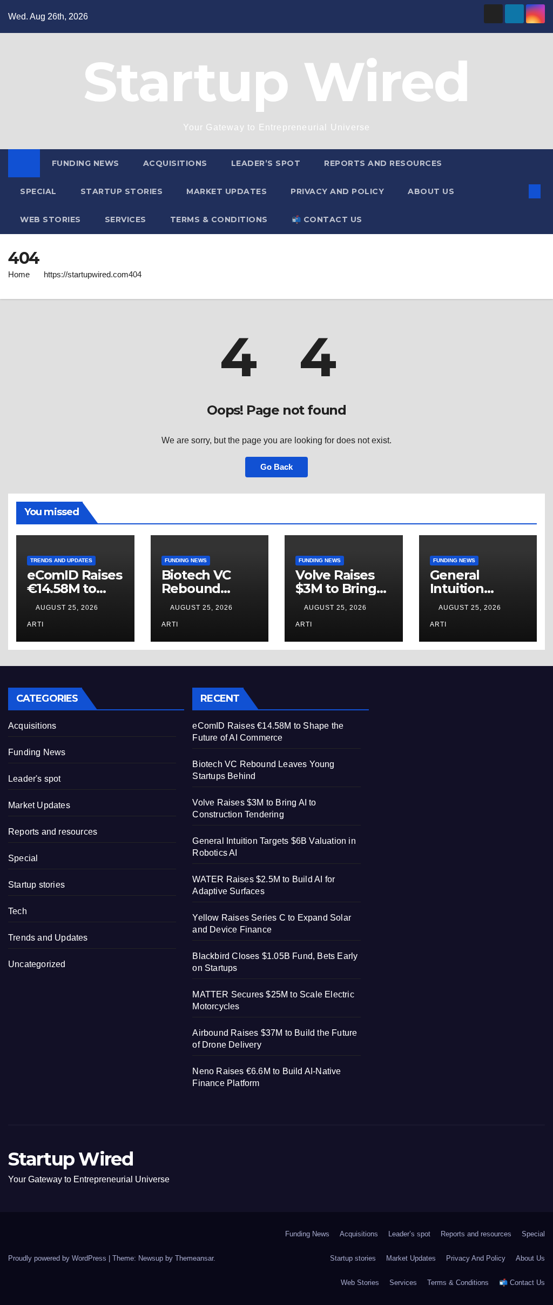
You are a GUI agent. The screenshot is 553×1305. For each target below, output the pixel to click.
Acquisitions (175, 163)
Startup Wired (276, 82)
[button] (517, 191)
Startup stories (121, 191)
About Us (431, 191)
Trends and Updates (61, 560)
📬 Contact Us (327, 219)
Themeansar (194, 1258)
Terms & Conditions (219, 219)
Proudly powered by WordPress (58, 1258)
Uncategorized (37, 964)
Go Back (276, 466)
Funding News (85, 163)
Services (125, 219)
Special (38, 191)
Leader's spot (34, 778)
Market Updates (226, 191)
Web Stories (50, 219)
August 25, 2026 (68, 607)
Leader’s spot (266, 163)
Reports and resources (383, 163)
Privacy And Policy (337, 191)
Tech (17, 911)
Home (19, 274)
